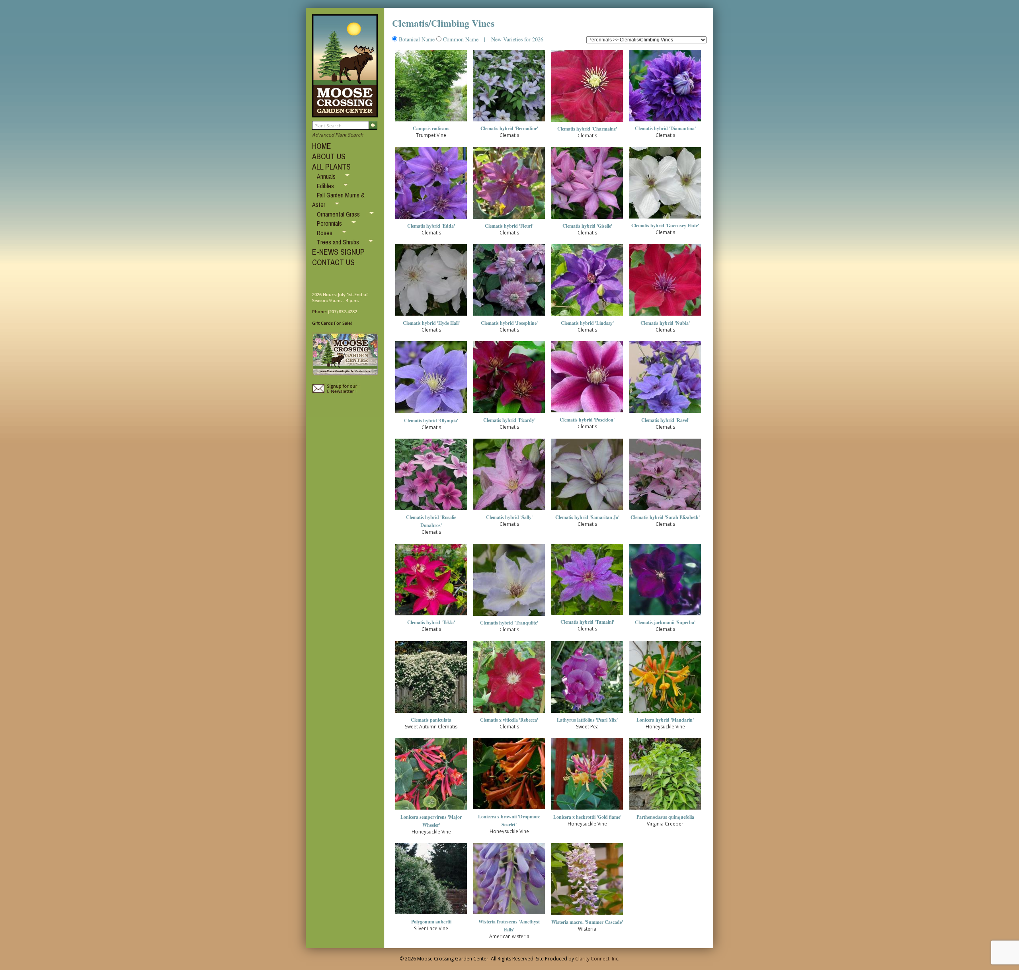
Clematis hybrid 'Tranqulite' (509, 622)
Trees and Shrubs (339, 242)
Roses (325, 232)
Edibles (326, 186)
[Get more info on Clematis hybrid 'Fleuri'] (509, 219)
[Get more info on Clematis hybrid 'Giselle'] (587, 219)
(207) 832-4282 (342, 311)
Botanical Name (416, 39)
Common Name (460, 39)
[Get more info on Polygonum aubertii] (431, 914)
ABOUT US (329, 156)
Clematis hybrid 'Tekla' (431, 622)
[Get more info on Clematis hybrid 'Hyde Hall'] (431, 315)
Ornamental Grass (339, 214)
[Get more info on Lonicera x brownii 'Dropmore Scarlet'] (509, 809)
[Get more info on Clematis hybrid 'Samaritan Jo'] (587, 510)
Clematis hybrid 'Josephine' (509, 323)
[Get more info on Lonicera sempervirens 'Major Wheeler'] (431, 809)
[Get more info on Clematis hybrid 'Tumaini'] (587, 615)
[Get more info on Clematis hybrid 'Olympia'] (431, 413)
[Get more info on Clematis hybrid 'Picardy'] (509, 413)
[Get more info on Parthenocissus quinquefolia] (665, 809)
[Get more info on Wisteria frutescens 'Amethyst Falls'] (509, 914)
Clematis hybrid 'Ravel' (665, 420)
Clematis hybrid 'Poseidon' (587, 419)
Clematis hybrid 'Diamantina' (665, 128)
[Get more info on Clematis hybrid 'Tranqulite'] (509, 616)
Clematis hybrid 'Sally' (509, 517)
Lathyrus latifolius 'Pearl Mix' (587, 719)
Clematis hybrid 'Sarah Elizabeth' (665, 517)
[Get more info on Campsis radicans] (431, 121)
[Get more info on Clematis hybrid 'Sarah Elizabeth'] (665, 510)
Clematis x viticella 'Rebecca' (509, 719)
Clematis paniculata (431, 719)
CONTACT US (333, 262)
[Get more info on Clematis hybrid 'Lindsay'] (587, 315)
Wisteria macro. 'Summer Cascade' (587, 922)
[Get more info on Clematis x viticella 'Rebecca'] (509, 713)
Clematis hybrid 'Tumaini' (587, 622)
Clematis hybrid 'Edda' (431, 225)
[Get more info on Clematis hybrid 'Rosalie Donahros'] (431, 510)
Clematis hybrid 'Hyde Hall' (431, 323)
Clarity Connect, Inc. (597, 958)
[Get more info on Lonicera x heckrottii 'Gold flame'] (587, 809)
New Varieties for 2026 (516, 39)
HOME (321, 146)
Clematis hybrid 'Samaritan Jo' (587, 517)
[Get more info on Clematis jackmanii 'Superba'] (665, 615)
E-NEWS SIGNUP (338, 251)
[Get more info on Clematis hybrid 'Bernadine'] (509, 121)
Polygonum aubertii (431, 921)
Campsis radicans (431, 128)
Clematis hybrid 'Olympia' (431, 420)
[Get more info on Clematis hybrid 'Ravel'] (665, 413)
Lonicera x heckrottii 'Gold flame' (587, 817)
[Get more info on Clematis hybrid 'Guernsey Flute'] (665, 218)
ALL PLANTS (331, 166)
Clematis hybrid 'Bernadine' (509, 128)
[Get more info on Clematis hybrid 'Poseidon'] (587, 412)
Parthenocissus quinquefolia (665, 817)
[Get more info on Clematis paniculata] (431, 713)
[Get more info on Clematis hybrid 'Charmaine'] (587, 122)
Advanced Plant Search (337, 134)
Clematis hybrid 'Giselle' (587, 225)
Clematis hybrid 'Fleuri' (509, 225)
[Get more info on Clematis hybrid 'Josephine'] (509, 315)
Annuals (327, 176)
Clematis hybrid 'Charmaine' (587, 128)
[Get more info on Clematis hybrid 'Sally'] (509, 510)
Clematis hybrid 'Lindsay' (587, 323)
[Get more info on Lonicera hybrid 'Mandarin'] (665, 713)
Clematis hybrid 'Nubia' (665, 323)
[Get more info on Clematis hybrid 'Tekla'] (431, 615)
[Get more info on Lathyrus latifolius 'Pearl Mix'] (587, 713)
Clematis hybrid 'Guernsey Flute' (665, 225)
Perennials (330, 223)
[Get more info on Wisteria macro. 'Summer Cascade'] (587, 914)
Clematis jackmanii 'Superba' (665, 622)
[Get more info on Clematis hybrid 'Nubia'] (665, 315)
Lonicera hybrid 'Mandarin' (665, 719)
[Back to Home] (345, 113)
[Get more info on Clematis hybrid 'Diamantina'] (665, 121)
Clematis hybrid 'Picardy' (509, 420)
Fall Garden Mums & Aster (338, 200)
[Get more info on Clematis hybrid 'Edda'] (431, 219)
